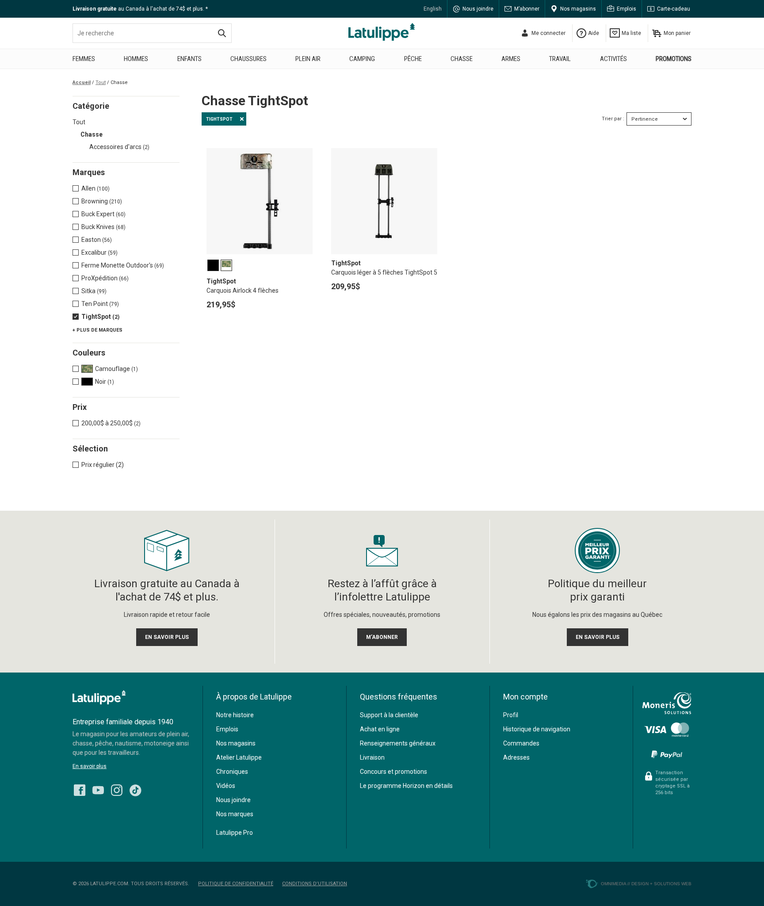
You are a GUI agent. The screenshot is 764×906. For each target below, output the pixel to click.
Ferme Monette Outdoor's (122, 265)
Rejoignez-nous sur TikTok (135, 790)
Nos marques (234, 814)
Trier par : (613, 119)
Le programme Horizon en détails (406, 785)
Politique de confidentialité (235, 884)
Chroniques (232, 771)
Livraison (372, 757)
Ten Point (100, 303)
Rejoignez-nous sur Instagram (117, 790)
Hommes (136, 59)
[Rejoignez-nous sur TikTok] (135, 788)
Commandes (521, 743)
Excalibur (99, 252)
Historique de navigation (536, 729)
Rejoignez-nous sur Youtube (98, 790)
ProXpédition (105, 278)
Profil (510, 715)
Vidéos (225, 785)
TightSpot (100, 316)
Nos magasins (578, 9)
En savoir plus (90, 766)
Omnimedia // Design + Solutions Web (646, 883)
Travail (560, 59)
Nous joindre (477, 9)
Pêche (413, 59)
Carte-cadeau (673, 9)
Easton (96, 239)
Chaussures (248, 59)
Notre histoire (235, 715)
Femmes (84, 59)
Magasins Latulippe (382, 32)
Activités (613, 59)
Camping (362, 59)
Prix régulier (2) (102, 464)
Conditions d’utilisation (314, 884)
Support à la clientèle (389, 715)
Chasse (462, 59)
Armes (510, 59)
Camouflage (116, 368)
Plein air (308, 59)
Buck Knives (103, 226)
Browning (101, 201)
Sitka (94, 290)
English (433, 9)
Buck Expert (103, 214)
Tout (79, 122)
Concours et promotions (393, 771)
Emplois (626, 9)
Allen (95, 188)
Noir (104, 381)
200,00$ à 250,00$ (111, 423)
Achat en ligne (380, 729)
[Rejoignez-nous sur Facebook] (80, 788)
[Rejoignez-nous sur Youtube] (98, 788)
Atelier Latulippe (239, 757)
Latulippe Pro (234, 832)
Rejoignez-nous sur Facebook (80, 790)
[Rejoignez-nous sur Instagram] (117, 788)
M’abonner (526, 9)
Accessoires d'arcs (119, 146)
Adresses (516, 757)
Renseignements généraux (397, 743)
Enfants (189, 59)
